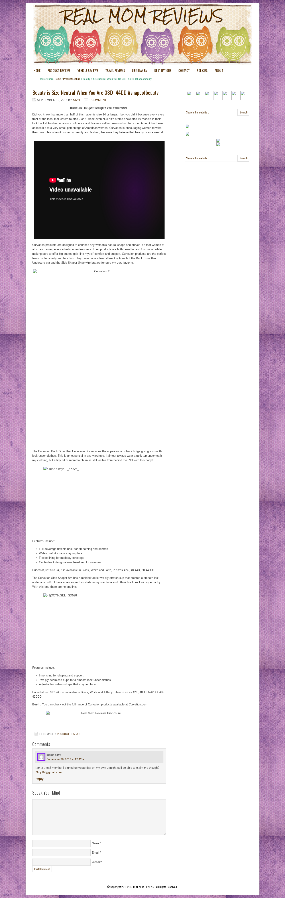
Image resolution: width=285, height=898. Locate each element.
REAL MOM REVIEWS (143, 887)
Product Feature (69, 734)
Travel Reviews (113, 71)
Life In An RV (137, 71)
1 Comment (97, 100)
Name (95, 843)
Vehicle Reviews (86, 71)
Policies (200, 71)
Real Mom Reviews (133, 20)
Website (97, 862)
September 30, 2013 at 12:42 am (66, 759)
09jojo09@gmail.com (48, 772)
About (219, 70)
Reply (39, 779)
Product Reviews (57, 71)
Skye (77, 100)
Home (37, 70)
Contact (184, 70)
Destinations (161, 71)
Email (95, 852)
